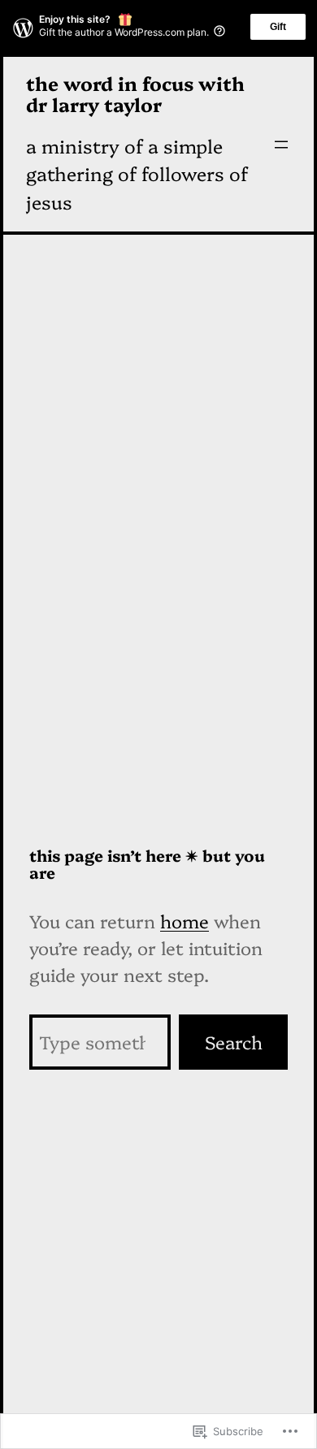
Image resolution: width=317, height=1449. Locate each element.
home (184, 920)
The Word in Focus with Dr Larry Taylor (135, 93)
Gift (278, 26)
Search (234, 1041)
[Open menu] (281, 144)
